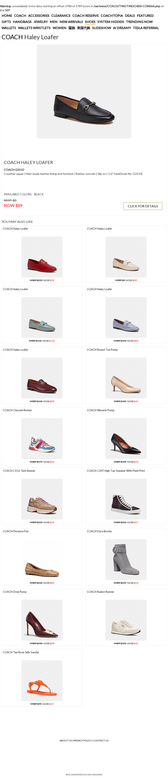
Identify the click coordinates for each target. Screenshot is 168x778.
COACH (20, 15)
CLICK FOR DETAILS (143, 206)
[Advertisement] (78, 147)
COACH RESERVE (86, 15)
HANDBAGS (22, 22)
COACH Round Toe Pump (102, 349)
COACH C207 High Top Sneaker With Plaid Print (116, 470)
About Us (66, 740)
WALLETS (9, 28)
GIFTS (6, 22)
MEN (54, 22)
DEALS (130, 15)
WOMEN (59, 28)
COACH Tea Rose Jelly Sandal (21, 652)
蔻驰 (71, 28)
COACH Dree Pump (15, 591)
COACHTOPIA (112, 15)
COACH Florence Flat (15, 531)
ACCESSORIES (38, 15)
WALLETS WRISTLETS (34, 28)
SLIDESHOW (101, 28)
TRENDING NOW (139, 22)
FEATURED (145, 15)
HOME (7, 15)
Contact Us (100, 740)
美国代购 (83, 28)
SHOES (90, 22)
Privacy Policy (82, 740)
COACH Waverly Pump (101, 410)
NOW (42, 280)
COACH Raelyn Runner (100, 591)
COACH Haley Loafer (15, 228)
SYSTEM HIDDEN (111, 22)
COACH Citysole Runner (17, 410)
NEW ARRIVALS (71, 22)
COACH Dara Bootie (99, 531)
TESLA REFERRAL (146, 28)
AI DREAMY (122, 28)
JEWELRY (41, 22)
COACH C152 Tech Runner (19, 470)
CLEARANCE (60, 15)
